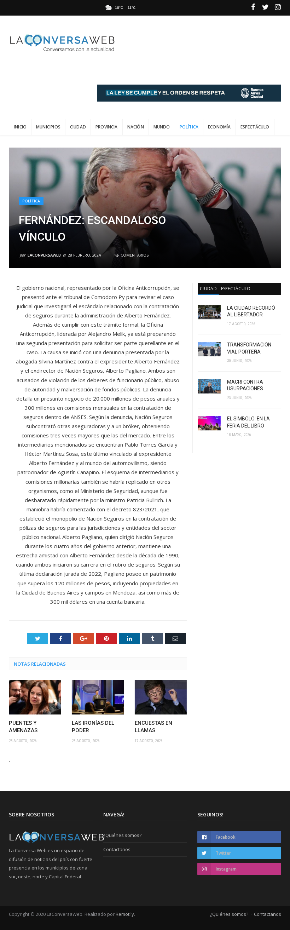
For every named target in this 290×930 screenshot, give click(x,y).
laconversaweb (44, 255)
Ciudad (78, 127)
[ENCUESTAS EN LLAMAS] (161, 697)
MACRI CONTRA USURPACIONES (245, 385)
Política (189, 127)
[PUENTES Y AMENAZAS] (35, 697)
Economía (219, 127)
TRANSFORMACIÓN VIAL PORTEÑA (249, 348)
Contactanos (116, 849)
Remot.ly (125, 914)
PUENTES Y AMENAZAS (23, 727)
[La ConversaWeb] (62, 41)
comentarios (134, 255)
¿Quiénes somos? (122, 835)
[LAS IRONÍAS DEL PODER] (98, 697)
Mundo (161, 127)
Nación (135, 127)
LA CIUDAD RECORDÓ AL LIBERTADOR (251, 311)
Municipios (48, 127)
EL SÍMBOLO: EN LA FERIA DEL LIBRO (248, 422)
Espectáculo (254, 127)
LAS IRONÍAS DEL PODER (93, 727)
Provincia (106, 127)
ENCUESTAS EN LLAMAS (153, 727)
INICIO (20, 127)
